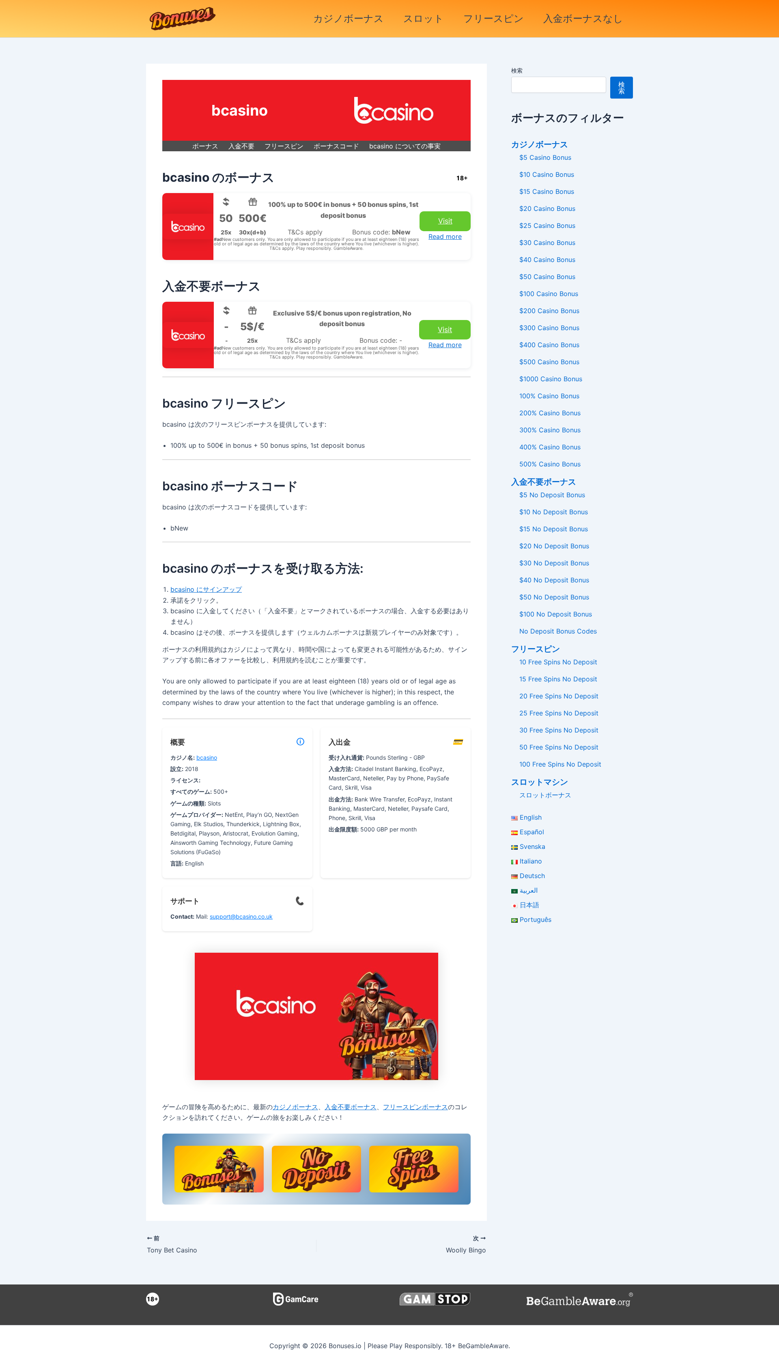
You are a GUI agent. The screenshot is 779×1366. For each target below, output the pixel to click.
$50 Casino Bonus (547, 277)
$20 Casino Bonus (547, 208)
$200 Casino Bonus (549, 311)
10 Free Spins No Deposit (558, 662)
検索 (517, 70)
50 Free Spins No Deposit (558, 747)
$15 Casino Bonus (546, 191)
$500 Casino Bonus (549, 362)
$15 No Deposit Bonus (553, 529)
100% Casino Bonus (549, 396)
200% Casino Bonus (550, 413)
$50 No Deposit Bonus (554, 597)
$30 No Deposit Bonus (554, 563)
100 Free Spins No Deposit (560, 764)
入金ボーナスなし (583, 18)
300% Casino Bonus (550, 430)
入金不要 (241, 146)
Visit (445, 221)
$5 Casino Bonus (545, 157)
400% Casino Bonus (550, 447)
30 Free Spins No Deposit (558, 730)
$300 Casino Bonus (549, 328)
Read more (445, 236)
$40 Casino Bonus (547, 260)
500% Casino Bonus (550, 464)
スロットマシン (539, 782)
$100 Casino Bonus (548, 294)
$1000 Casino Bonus (550, 379)
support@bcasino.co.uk (241, 916)
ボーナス (205, 146)
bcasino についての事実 (405, 146)
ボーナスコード (336, 146)
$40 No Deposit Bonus (554, 580)
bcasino (206, 757)
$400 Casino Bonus (549, 345)
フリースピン (493, 18)
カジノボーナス (348, 18)
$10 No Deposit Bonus (553, 512)
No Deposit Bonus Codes (558, 631)
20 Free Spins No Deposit (558, 696)
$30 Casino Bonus (547, 242)
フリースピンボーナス (415, 1107)
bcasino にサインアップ (206, 589)
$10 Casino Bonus (546, 174)
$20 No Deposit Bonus (554, 546)
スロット (423, 18)
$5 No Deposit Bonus (552, 495)
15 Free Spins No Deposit (558, 679)
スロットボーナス (545, 795)
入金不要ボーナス (351, 1107)
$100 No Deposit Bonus (555, 614)
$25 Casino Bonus (547, 225)
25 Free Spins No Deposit (558, 713)
